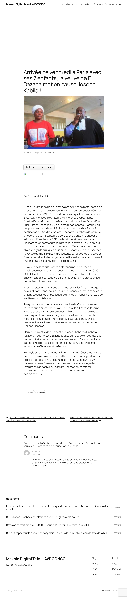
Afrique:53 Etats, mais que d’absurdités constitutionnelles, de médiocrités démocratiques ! (35, 419)
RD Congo (41, 392)
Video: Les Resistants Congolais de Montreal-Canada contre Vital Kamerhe (91, 419)
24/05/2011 (36, 451)
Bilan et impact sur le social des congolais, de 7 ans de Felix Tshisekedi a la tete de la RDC (57, 533)
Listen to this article (40, 167)
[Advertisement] (63, 34)
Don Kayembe (37, 152)
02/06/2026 (116, 507)
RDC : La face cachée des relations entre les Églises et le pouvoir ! (44, 517)
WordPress (116, 590)
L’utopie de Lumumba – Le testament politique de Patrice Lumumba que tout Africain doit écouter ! (57, 508)
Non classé (49, 152)
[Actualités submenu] (72, 4)
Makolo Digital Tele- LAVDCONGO (25, 4)
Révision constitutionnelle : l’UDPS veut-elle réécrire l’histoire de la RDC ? (48, 525)
